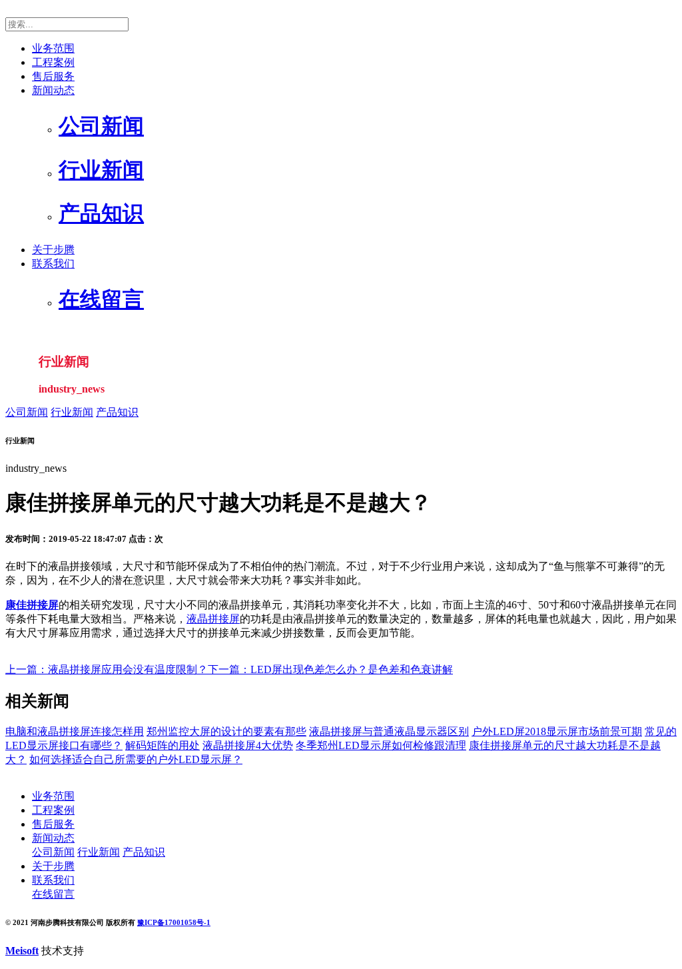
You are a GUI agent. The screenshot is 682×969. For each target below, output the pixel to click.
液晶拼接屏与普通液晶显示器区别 (389, 731)
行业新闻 (72, 412)
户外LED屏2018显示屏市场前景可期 (557, 731)
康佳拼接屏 (32, 604)
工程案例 (53, 62)
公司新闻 (26, 412)
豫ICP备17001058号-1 (173, 922)
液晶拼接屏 (213, 618)
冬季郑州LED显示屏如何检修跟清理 (381, 745)
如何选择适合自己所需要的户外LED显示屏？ (135, 759)
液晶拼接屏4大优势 (247, 745)
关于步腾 (53, 249)
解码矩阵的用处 (162, 745)
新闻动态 (53, 90)
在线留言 (53, 894)
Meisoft (22, 950)
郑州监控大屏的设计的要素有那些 (226, 731)
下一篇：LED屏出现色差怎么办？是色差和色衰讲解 (330, 669)
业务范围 (53, 48)
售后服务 (53, 76)
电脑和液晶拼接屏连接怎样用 (74, 731)
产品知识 (117, 412)
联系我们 (53, 263)
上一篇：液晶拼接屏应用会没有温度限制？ (106, 669)
